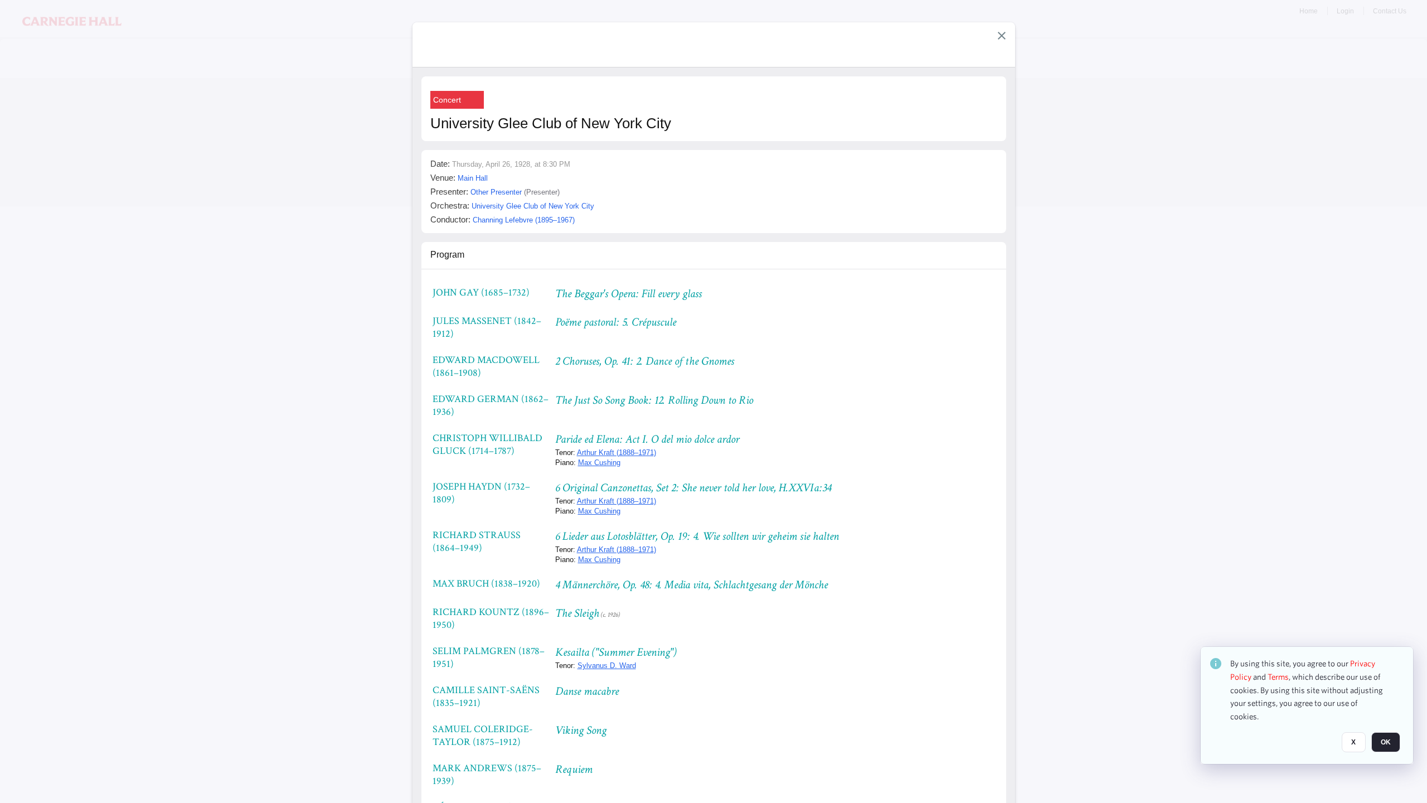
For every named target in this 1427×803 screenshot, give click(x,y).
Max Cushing (599, 462)
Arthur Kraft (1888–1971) (616, 452)
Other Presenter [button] (496, 192)
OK (1386, 742)
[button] (1001, 35)
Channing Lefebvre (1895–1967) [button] (524, 220)
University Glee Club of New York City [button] (533, 206)
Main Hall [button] (473, 178)
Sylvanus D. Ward (606, 665)
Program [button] (447, 254)
